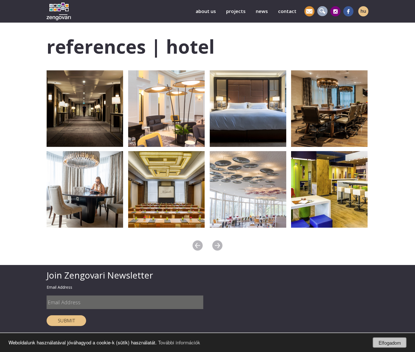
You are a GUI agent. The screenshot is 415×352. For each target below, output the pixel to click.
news (262, 11)
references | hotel (131, 46)
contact (287, 11)
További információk (179, 342)
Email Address (59, 287)
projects (236, 11)
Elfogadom (390, 342)
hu (363, 11)
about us (206, 11)
